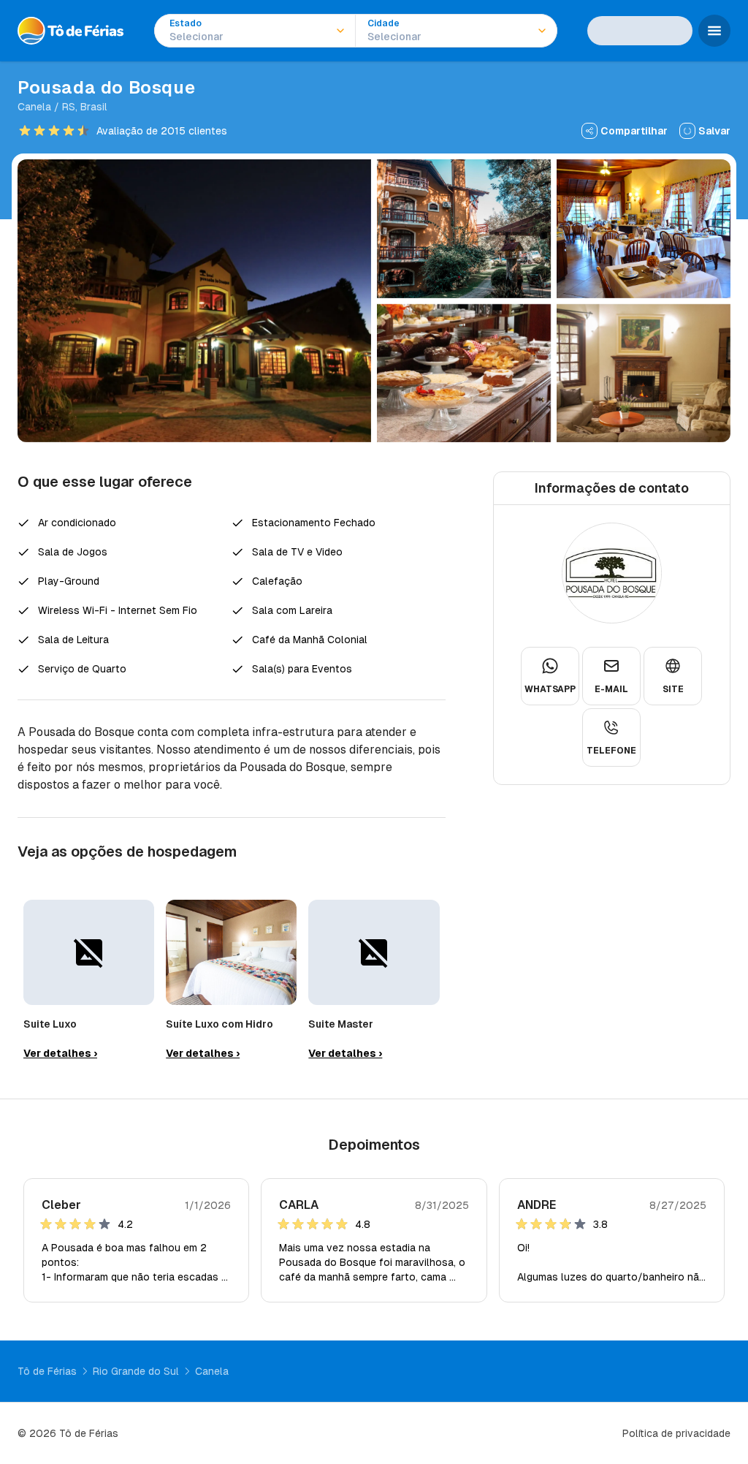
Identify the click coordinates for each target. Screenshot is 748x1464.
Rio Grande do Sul (136, 1371)
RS (68, 107)
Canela (34, 107)
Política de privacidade (676, 1433)
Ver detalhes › (60, 1053)
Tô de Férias (47, 1371)
